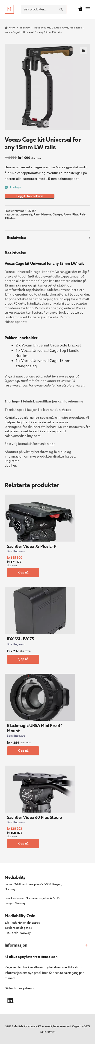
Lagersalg (26, 214)
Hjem (12, 28)
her (52, 443)
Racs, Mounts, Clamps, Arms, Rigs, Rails (58, 28)
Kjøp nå (23, 572)
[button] (83, 50)
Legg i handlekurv (29, 196)
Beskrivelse (16, 237)
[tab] (47, 238)
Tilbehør (25, 28)
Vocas (66, 409)
